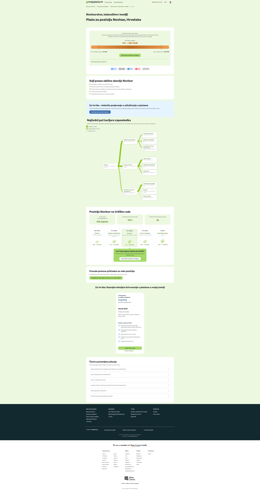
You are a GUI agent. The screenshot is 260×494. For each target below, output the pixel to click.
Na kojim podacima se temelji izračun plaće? (102, 396)
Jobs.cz (104, 453)
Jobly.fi (149, 453)
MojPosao (138, 453)
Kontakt (155, 411)
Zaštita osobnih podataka (129, 430)
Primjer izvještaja (128, 350)
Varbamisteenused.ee (129, 470)
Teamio (115, 455)
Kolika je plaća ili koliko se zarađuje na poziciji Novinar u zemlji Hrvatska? (108, 369)
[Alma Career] (130, 478)
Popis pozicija (108, 2)
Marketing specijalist (148, 139)
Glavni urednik (147, 158)
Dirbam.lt (127, 460)
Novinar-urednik (128, 164)
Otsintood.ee (128, 464)
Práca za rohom (105, 462)
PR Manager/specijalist (129, 139)
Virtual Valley (139, 462)
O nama (110, 416)
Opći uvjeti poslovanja (114, 411)
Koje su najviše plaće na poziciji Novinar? (101, 374)
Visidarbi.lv (127, 462)
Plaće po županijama (91, 414)
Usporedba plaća (118, 2)
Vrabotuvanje (139, 458)
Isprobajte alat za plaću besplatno (100, 112)
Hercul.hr (138, 460)
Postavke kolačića (148, 430)
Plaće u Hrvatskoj (90, 411)
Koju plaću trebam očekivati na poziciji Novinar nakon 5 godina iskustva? (108, 385)
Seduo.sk (116, 460)
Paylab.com (116, 466)
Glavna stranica (90, 6)
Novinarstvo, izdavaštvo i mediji (120, 6)
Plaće (102, 6)
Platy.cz (115, 462)
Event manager (147, 196)
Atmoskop (104, 466)
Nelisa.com (104, 468)
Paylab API (133, 416)
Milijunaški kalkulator (91, 419)
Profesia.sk (104, 455)
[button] (171, 2)
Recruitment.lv (128, 468)
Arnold (115, 453)
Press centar (156, 414)
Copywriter (146, 171)
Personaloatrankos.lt (129, 466)
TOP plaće (88, 421)
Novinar (106, 164)
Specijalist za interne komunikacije (129, 190)
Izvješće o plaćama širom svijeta (139, 411)
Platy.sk (115, 464)
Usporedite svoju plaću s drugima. (130, 55)
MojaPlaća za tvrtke (157, 2)
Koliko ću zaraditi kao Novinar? (98, 380)
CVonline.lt (127, 453)
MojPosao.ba (139, 455)
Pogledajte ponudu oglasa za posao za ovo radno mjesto (106, 278)
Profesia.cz (104, 458)
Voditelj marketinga (148, 133)
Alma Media (132, 436)
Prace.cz (104, 460)
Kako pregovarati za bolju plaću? (98, 390)
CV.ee (126, 458)
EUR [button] (165, 2)
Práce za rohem (105, 464)
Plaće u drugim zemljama (92, 416)
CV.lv (126, 455)
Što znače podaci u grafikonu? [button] (99, 61)
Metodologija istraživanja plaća (116, 414)
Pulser (137, 464)
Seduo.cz (116, 458)
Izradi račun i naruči (130, 348)
